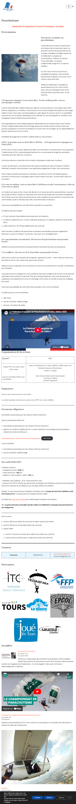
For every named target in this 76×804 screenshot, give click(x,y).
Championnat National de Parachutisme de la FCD (21, 715)
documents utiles (18, 499)
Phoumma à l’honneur (26, 651)
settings (7, 802)
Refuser (49, 798)
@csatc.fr (67, 554)
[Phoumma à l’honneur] (8, 655)
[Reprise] (37, 757)
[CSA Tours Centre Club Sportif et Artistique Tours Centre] (7, 6)
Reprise (4, 788)
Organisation (29, 26)
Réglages (61, 798)
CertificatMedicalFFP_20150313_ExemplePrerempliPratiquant (20, 438)
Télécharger (47, 438)
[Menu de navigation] (68, 6)
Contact (39, 26)
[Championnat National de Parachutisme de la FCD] (37, 691)
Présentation (17, 26)
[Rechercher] (73, 6)
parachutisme (59, 554)
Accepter (37, 798)
